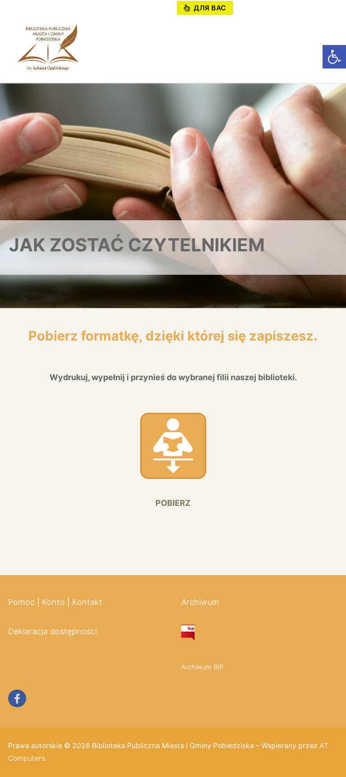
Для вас (209, 8)
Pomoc (21, 602)
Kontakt (87, 602)
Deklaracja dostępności (52, 631)
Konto (53, 602)
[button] (334, 56)
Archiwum (200, 602)
